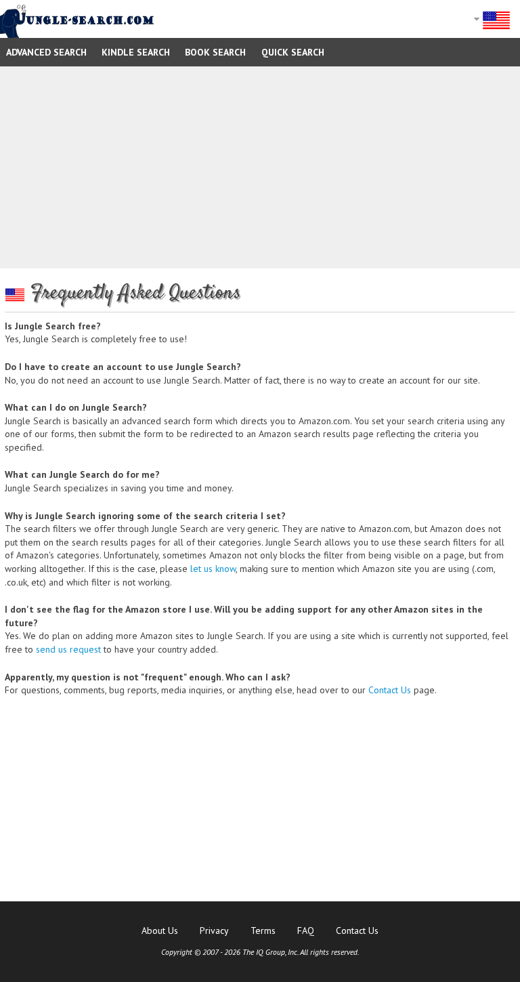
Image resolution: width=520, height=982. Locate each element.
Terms (263, 930)
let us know (213, 568)
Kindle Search (136, 52)
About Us (160, 930)
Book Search (215, 52)
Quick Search (292, 52)
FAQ (305, 930)
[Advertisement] (260, 167)
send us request (68, 649)
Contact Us (389, 690)
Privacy (214, 930)
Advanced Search (46, 52)
